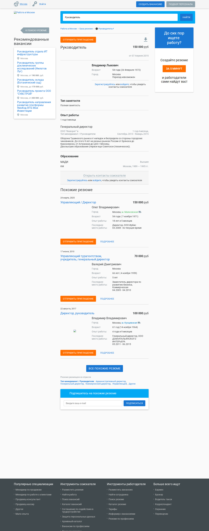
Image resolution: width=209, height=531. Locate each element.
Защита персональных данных (78, 516)
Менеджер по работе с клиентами (33, 494)
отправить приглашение (78, 39)
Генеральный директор (72, 384)
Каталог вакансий (72, 504)
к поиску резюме (36, 30)
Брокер (159, 494)
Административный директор (111, 381)
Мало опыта (22, 514)
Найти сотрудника (118, 494)
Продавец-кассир (25, 504)
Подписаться (134, 403)
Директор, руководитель (77, 313)
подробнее (107, 241)
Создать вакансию (150, 4)
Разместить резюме (72, 489)
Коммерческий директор (98, 384)
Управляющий (119, 384)
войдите (124, 84)
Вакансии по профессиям (75, 526)
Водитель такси (163, 499)
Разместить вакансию (121, 489)
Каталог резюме (117, 504)
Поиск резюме (116, 499)
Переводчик (161, 514)
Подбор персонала (181, 4)
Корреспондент (163, 504)
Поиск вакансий (71, 499)
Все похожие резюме (105, 368)
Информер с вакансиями (122, 514)
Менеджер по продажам (28, 489)
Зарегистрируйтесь (105, 84)
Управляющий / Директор (78, 202)
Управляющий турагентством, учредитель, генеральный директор (85, 257)
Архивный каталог (72, 521)
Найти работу (69, 494)
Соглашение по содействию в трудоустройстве (77, 510)
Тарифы (113, 509)
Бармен (159, 489)
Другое (132, 384)
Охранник (160, 509)
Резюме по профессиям (121, 518)
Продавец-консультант (28, 499)
